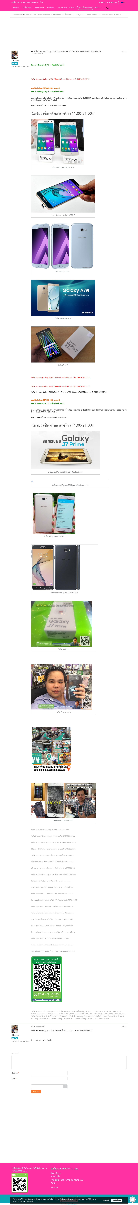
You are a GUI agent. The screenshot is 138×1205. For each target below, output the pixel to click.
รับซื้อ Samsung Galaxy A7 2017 (107, 1016)
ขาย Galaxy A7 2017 (50, 1014)
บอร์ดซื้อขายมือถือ (85, 8)
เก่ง (107, 1018)
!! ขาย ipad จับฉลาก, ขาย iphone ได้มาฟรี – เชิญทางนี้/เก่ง (52, 926)
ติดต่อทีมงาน (56, 1173)
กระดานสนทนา (17, 15)
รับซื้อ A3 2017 (64, 1014)
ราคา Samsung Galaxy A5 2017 (62, 1018)
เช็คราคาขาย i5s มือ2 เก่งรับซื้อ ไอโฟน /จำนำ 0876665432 (52, 862)
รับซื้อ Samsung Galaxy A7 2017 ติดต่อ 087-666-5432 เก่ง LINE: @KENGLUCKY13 (92, 15)
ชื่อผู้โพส (15, 1073)
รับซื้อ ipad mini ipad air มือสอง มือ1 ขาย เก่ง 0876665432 (52, 894)
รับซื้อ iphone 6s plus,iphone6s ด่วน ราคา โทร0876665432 (52, 913)
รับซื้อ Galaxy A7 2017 (84, 1011)
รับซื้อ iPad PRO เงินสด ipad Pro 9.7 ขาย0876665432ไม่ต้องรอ (53, 874)
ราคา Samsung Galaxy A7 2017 (86, 1018)
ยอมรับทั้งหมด (117, 1200)
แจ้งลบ (124, 52)
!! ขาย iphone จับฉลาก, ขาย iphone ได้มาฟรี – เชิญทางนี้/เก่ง (53, 932)
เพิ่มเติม (98, 8)
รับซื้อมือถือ (27, 8)
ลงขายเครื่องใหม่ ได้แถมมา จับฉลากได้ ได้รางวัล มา (42, 15)
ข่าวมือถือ (50, 8)
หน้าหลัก (16, 8)
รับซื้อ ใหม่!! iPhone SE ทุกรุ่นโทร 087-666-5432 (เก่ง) (50, 830)
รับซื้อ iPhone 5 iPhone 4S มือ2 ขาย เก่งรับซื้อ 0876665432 (52, 855)
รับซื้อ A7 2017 (36, 1011)
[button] (107, 8)
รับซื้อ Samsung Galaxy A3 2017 (59, 1016)
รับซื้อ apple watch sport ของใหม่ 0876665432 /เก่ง (50, 938)
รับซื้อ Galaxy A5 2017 (67, 1011)
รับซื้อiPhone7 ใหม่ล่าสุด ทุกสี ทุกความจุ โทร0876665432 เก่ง (53, 836)
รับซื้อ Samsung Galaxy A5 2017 (83, 1016)
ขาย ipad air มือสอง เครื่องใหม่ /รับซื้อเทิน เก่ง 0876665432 (52, 919)
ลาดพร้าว (102, 1018)
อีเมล (14, 1078)
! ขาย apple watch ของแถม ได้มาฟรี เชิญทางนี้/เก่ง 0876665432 (54, 900)
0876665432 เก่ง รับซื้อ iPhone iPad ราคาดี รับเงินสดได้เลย (52, 887)
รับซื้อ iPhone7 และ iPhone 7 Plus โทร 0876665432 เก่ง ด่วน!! (53, 842)
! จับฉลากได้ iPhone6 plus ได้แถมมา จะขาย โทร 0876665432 (53, 849)
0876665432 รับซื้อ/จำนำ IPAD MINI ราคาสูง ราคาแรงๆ (51, 881)
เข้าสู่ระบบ (102, 2)
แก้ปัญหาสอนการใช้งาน (66, 8)
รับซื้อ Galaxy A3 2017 (50, 1011)
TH (124, 2)
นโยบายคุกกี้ (29, 1201)
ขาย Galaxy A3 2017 (111, 1011)
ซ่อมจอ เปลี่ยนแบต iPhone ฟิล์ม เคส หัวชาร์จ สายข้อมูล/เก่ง (52, 945)
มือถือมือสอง (39, 8)
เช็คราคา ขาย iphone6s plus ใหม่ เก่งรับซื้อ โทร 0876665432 (53, 868)
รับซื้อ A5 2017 (75, 1014)
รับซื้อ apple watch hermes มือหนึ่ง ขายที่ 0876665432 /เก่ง (52, 906)
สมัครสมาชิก (113, 2)
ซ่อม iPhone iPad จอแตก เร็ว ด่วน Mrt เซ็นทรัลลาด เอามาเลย (53, 951)
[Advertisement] (69, 33)
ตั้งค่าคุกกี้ (106, 1200)
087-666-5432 (98, 1011)
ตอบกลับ (37, 1092)
